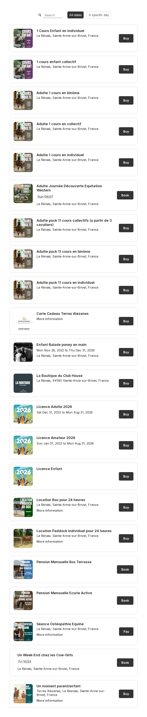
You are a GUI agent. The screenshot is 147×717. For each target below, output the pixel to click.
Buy (126, 38)
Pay (126, 631)
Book (125, 195)
